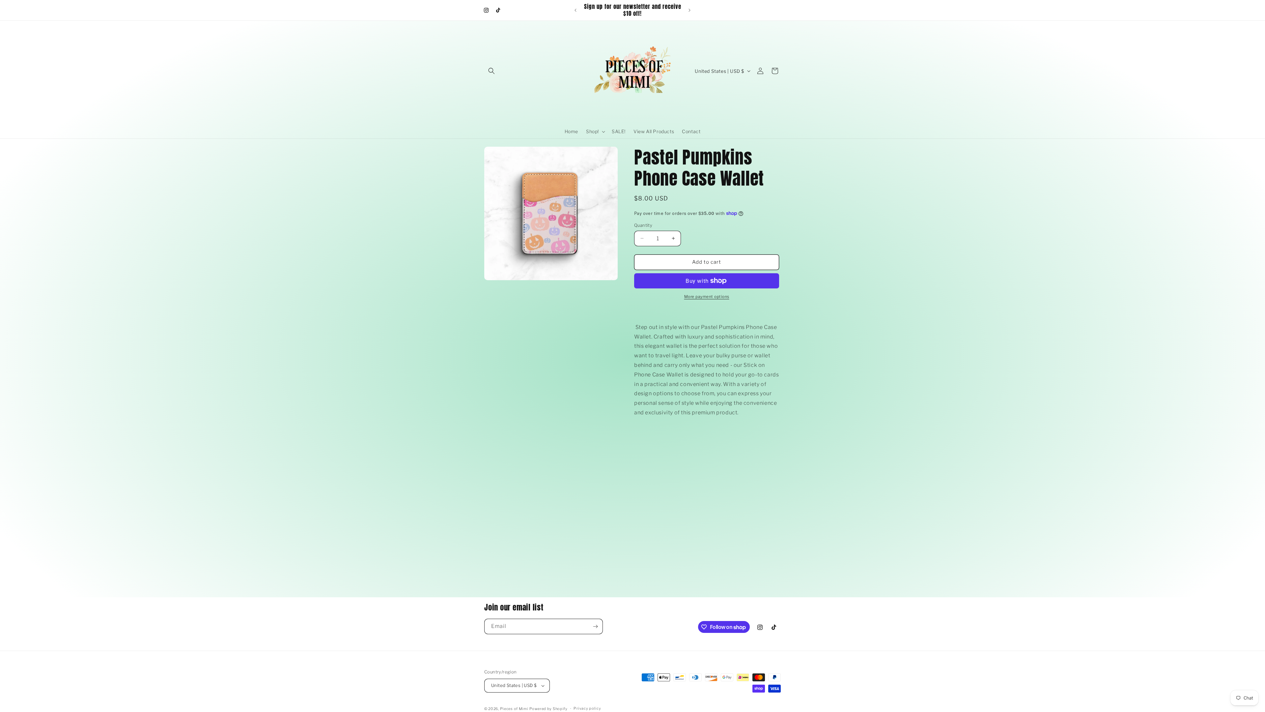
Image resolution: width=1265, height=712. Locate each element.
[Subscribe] (595, 626)
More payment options (706, 296)
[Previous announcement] (575, 10)
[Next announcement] (689, 10)
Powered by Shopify (548, 708)
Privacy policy (587, 708)
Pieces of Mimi (514, 708)
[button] (491, 71)
